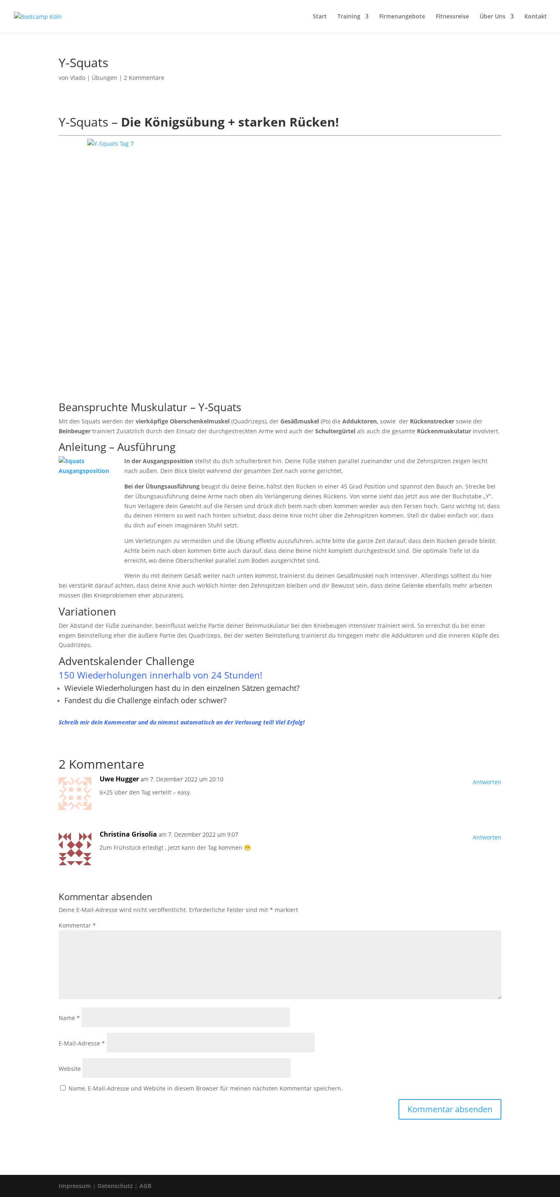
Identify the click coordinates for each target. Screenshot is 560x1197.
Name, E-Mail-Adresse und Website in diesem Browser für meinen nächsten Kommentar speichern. (205, 1088)
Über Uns (492, 17)
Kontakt (535, 17)
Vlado (77, 77)
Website (70, 1069)
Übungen (104, 77)
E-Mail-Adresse (82, 1043)
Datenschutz (115, 1186)
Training (348, 17)
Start (320, 17)
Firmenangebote (402, 17)
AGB (145, 1186)
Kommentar (77, 925)
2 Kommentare (144, 77)
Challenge (170, 661)
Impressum (75, 1186)
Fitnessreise (452, 17)
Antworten (487, 782)
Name (69, 1018)
